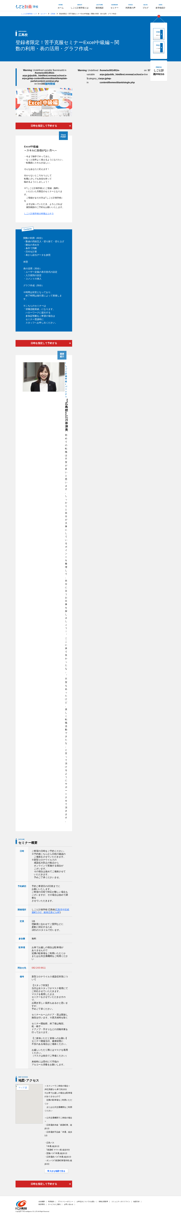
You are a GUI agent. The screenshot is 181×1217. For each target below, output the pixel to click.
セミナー (114, 6)
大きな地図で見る (57, 1171)
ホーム (61, 6)
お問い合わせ (68, 1204)
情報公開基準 (103, 1201)
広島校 (53, 14)
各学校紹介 (160, 6)
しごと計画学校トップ (29, 14)
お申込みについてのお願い (86, 1201)
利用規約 (51, 1201)
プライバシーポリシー (65, 1201)
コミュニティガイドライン (120, 1201)
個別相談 (100, 6)
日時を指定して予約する (44, 125)
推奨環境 (41, 1204)
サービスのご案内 (54, 1204)
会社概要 (41, 1201)
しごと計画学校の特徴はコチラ (39, 213)
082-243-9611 (39, 968)
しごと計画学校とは (80, 6)
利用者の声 (130, 6)
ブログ (145, 6)
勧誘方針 (136, 1201)
